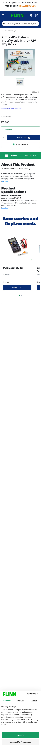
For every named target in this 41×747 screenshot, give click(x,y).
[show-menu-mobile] (2, 15)
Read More (4, 181)
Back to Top (30, 155)
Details (13, 155)
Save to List (21, 144)
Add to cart (17, 287)
